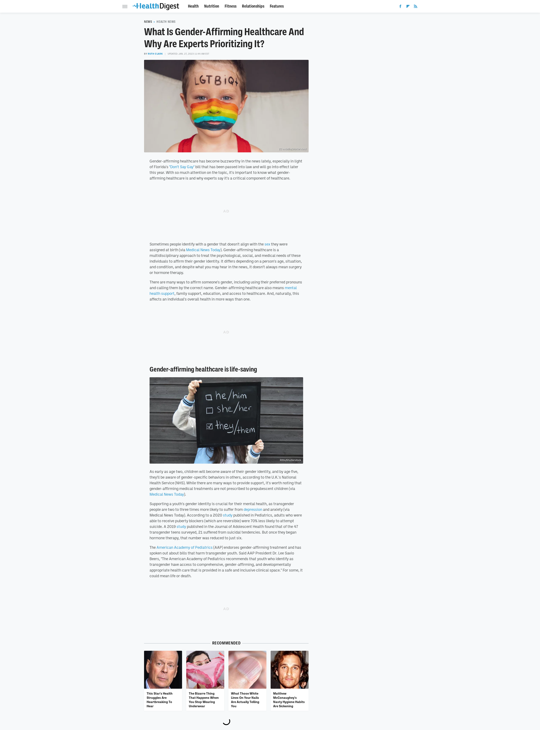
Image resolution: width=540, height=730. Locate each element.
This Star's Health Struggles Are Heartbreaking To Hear (160, 699)
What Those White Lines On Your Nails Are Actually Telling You (245, 699)
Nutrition (211, 6)
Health (193, 6)
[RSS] (415, 7)
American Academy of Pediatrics (185, 547)
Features (277, 6)
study (227, 515)
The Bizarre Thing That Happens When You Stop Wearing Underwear (204, 699)
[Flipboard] (408, 7)
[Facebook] (400, 7)
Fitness (230, 6)
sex (267, 244)
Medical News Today (203, 249)
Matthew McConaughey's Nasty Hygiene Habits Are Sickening (289, 699)
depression (253, 509)
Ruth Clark (155, 53)
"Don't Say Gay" (181, 166)
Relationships (253, 6)
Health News (166, 21)
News (148, 21)
